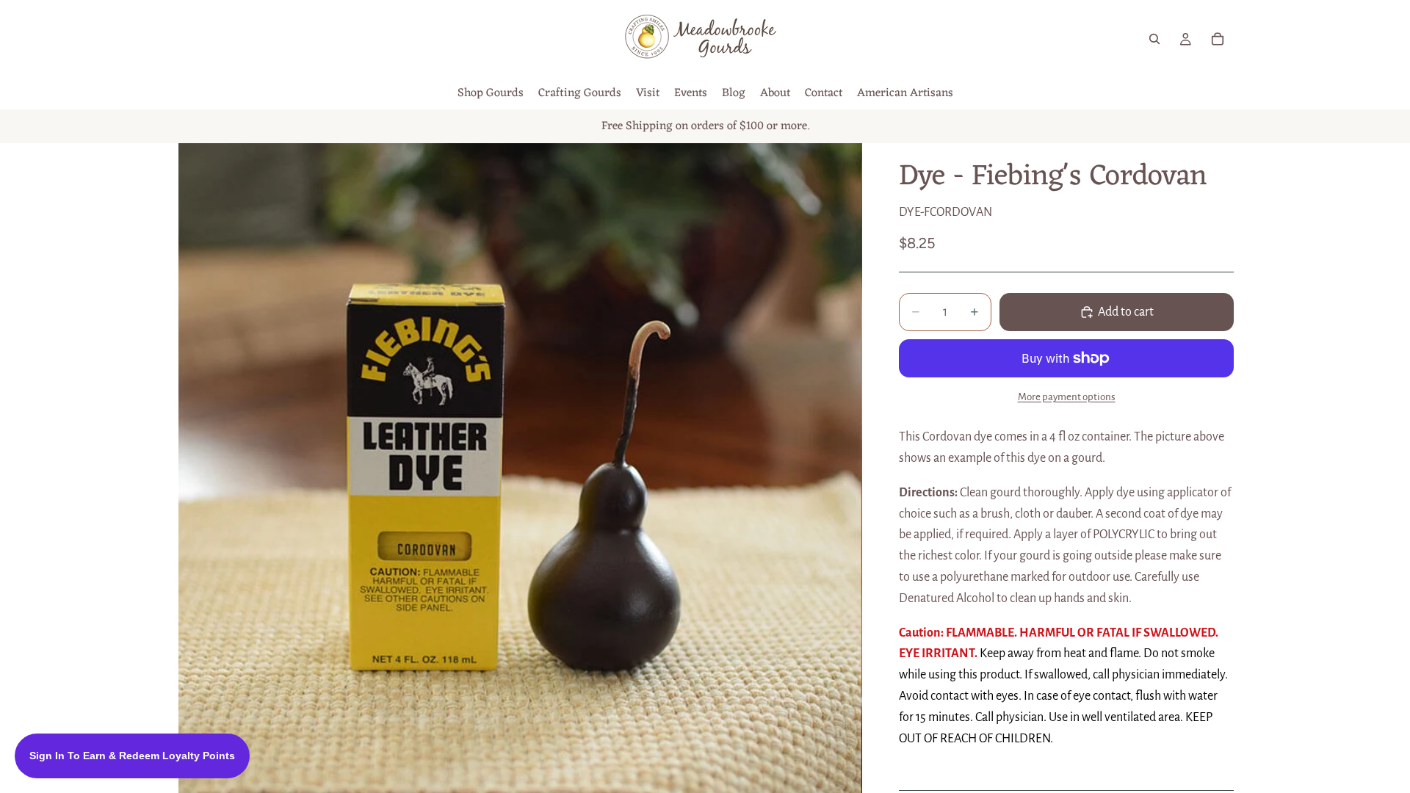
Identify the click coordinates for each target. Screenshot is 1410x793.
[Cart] (1217, 39)
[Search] (1154, 39)
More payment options (1067, 396)
